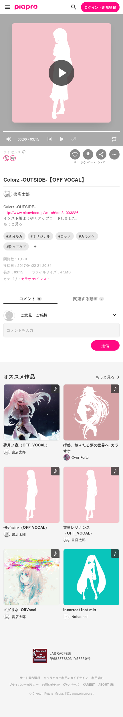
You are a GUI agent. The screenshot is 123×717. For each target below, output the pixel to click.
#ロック (64, 236)
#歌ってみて (16, 246)
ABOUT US (106, 685)
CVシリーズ (71, 685)
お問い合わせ (51, 685)
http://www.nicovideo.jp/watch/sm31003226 (40, 212)
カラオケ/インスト (35, 278)
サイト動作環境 (30, 678)
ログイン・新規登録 (100, 7)
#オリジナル (40, 236)
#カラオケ (87, 236)
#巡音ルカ (14, 236)
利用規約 (97, 678)
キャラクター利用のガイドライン (66, 678)
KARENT (89, 685)
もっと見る (105, 377)
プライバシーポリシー (24, 685)
